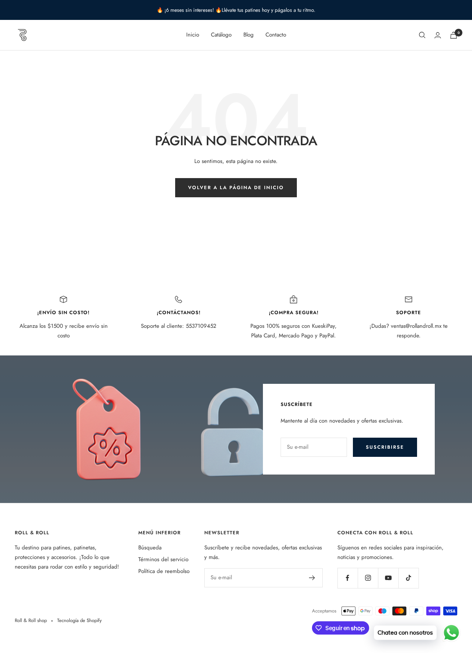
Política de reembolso (164, 571)
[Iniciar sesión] (437, 35)
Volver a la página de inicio (236, 187)
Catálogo (221, 35)
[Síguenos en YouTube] (388, 578)
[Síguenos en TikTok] (408, 578)
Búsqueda (150, 547)
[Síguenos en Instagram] (368, 578)
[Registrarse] (312, 577)
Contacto (276, 35)
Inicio (192, 35)
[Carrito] (453, 35)
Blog (248, 35)
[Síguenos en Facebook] (347, 578)
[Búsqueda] (422, 35)
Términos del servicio (163, 559)
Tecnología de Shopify (79, 620)
